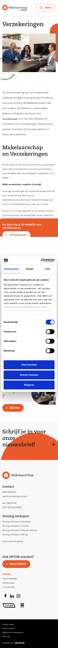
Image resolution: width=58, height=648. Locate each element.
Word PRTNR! (18, 564)
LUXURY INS (8, 587)
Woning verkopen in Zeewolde (16, 521)
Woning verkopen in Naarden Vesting (19, 530)
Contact (8, 486)
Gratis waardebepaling (12, 541)
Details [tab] (29, 269)
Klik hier (15, 408)
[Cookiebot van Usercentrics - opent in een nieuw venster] (41, 260)
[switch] (50, 331)
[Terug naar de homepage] (14, 7)
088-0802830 (9, 492)
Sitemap (6, 636)
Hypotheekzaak (9, 578)
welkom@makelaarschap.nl (15, 496)
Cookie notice (8, 624)
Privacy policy (8, 628)
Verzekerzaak (18, 235)
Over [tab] (47, 269)
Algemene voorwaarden (12, 632)
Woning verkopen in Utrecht (15, 526)
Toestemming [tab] (11, 269)
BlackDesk (20, 643)
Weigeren (29, 385)
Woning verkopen (15, 516)
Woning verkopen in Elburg (15, 534)
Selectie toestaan (29, 375)
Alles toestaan (29, 364)
